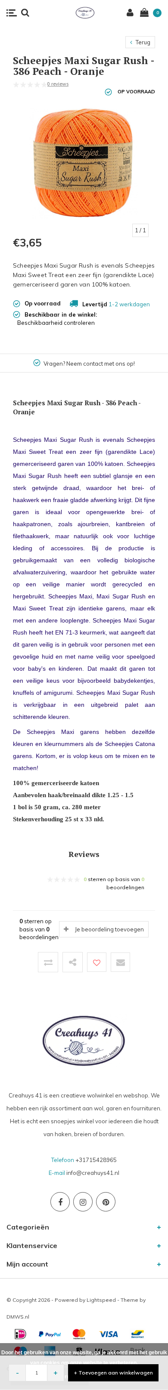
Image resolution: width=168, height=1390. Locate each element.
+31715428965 (96, 1159)
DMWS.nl (17, 1316)
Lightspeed (101, 1300)
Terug (142, 42)
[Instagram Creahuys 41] (83, 1201)
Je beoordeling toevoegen (109, 929)
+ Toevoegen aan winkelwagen (113, 1372)
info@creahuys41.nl (92, 1172)
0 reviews (57, 84)
